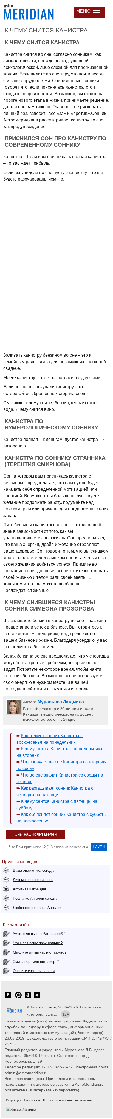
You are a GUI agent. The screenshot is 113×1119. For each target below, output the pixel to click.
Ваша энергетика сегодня (34, 870)
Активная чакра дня (29, 889)
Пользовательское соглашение (67, 1100)
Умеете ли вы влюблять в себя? (39, 934)
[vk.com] (8, 998)
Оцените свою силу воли (34, 971)
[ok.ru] (28, 998)
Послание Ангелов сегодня (35, 898)
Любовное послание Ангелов (37, 908)
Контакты (32, 1100)
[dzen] (37, 998)
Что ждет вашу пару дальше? (38, 943)
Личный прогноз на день (33, 880)
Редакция (13, 1100)
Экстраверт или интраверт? (36, 962)
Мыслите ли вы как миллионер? (39, 952)
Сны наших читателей (35, 834)
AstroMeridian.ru (43, 1007)
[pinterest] (18, 998)
